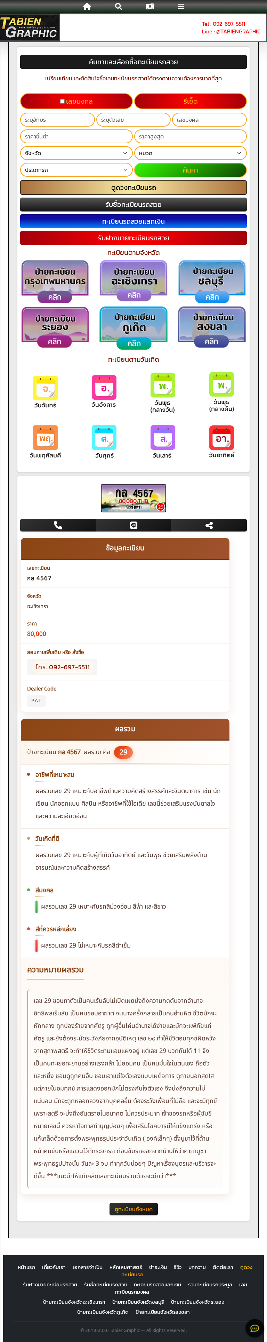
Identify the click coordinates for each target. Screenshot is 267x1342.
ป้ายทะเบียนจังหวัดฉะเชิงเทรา (74, 1302)
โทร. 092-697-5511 (63, 667)
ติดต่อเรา (223, 1267)
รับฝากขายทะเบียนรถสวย (50, 1284)
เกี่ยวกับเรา (54, 1267)
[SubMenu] (180, 6)
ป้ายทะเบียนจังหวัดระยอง (197, 1302)
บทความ (197, 1267)
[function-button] (254, 1328)
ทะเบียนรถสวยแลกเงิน (157, 1284)
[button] (118, 6)
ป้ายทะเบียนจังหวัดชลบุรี (138, 1302)
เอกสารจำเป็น (88, 1267)
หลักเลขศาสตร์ (126, 1267)
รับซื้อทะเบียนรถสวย (105, 1284)
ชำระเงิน (158, 1267)
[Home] (87, 6)
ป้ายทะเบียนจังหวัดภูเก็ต (103, 1312)
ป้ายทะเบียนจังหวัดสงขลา (163, 1312)
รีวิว (177, 1267)
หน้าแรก (26, 1267)
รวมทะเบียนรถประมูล (210, 1284)
